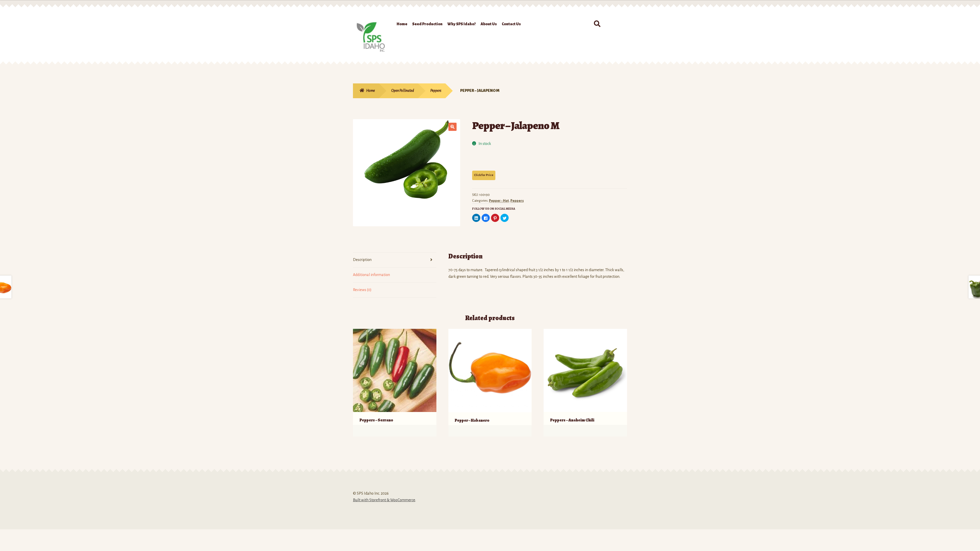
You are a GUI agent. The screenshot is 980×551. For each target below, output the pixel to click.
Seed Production (427, 24)
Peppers (435, 91)
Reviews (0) (362, 290)
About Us (489, 24)
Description (362, 260)
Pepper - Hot (499, 201)
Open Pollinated (402, 91)
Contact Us (511, 24)
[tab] (394, 260)
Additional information (371, 275)
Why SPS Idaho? (461, 24)
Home (402, 24)
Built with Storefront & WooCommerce (384, 500)
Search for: (597, 24)
